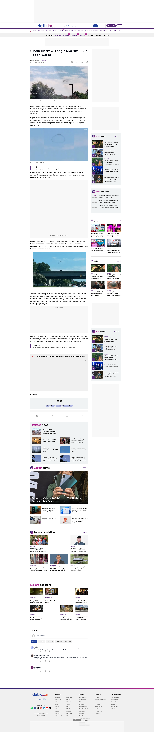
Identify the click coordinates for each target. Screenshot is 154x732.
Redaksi (97, 697)
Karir (96, 701)
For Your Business (83, 720)
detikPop (68, 715)
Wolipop (68, 704)
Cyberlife (41, 30)
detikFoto (68, 711)
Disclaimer (98, 713)
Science (80, 30)
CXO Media (114, 708)
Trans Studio (82, 711)
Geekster (83, 35)
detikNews (57, 697)
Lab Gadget (75, 35)
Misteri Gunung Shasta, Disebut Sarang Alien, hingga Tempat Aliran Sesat (54, 347)
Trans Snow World (83, 708)
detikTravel (69, 697)
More (85, 468)
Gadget (48, 30)
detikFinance (58, 701)
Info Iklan (97, 708)
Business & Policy (70, 30)
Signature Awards (83, 706)
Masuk (120, 25)
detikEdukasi (58, 699)
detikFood (68, 699)
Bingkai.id (81, 713)
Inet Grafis (107, 35)
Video (115, 30)
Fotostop (98, 35)
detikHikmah (69, 713)
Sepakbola (58, 711)
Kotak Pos (97, 704)
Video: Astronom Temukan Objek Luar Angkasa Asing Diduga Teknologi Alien (61, 356)
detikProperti (58, 715)
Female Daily (114, 706)
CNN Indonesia (115, 697)
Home (34, 30)
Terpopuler (49, 35)
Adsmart (81, 701)
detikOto (57, 713)
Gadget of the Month (62, 35)
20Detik (68, 708)
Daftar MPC (111, 25)
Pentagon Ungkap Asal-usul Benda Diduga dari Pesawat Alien (51, 169)
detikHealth (69, 701)
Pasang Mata (82, 699)
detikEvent (81, 704)
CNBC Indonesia (115, 699)
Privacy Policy (98, 711)
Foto (110, 30)
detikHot (57, 706)
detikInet (57, 704)
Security (90, 35)
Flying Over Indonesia (84, 718)
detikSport (57, 708)
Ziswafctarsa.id (83, 715)
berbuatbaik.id (83, 697)
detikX (67, 706)
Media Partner (98, 706)
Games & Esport (58, 30)
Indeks (121, 30)
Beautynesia (114, 704)
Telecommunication (91, 30)
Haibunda (113, 701)
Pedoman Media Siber (100, 699)
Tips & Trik (103, 30)
